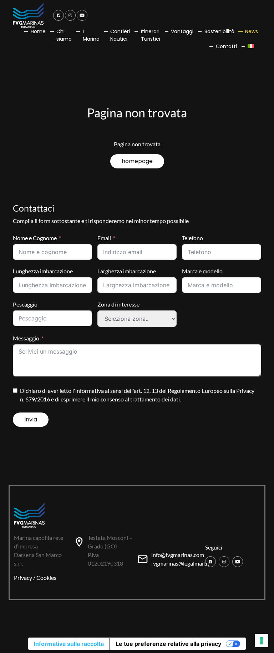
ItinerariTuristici (150, 35)
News (251, 31)
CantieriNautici (120, 35)
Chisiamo (64, 35)
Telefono (192, 237)
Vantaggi (182, 31)
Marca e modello (202, 271)
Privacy (23, 577)
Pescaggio (25, 304)
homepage (137, 161)
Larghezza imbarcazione (126, 271)
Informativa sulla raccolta (69, 643)
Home (38, 31)
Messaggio (26, 338)
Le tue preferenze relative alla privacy (168, 643)
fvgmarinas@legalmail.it (180, 563)
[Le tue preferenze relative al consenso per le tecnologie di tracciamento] (261, 640)
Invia (30, 419)
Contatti (226, 46)
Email (104, 237)
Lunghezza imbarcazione (43, 271)
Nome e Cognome (35, 237)
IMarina (91, 35)
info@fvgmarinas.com (177, 554)
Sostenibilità (219, 31)
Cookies (46, 577)
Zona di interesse (118, 304)
